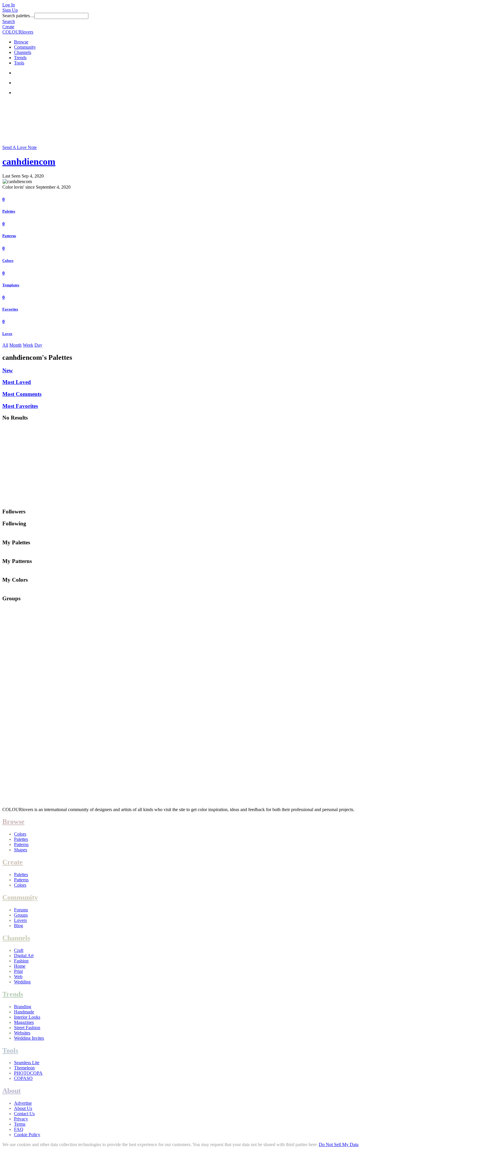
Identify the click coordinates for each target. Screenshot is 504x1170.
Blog (18, 925)
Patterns (9, 236)
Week (28, 345)
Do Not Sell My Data (338, 1144)
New (7, 370)
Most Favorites (20, 406)
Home (19, 966)
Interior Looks (27, 1017)
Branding (22, 1006)
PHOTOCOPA (28, 1073)
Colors (7, 260)
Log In (8, 4)
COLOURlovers (17, 31)
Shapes (20, 849)
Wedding (22, 981)
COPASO (23, 1078)
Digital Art (24, 955)
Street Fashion (27, 1027)
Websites (22, 1032)
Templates (10, 285)
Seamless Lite (26, 1062)
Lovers (20, 920)
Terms (19, 1124)
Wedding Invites (29, 1038)
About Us (23, 1108)
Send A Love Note (19, 147)
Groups (21, 915)
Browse (21, 41)
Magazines (24, 1022)
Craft (18, 950)
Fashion (21, 960)
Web (18, 976)
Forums (21, 909)
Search (8, 21)
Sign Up (10, 10)
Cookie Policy (27, 1134)
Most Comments (21, 394)
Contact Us (24, 1113)
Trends (20, 57)
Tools (19, 62)
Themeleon (24, 1067)
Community (25, 47)
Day (38, 345)
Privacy (21, 1118)
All (5, 345)
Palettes (8, 211)
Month (15, 345)
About (11, 1090)
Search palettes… (18, 15)
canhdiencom (28, 161)
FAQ (18, 1129)
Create (8, 26)
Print (18, 971)
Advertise (23, 1103)
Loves (7, 333)
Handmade (24, 1011)
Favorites (10, 309)
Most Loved (16, 382)
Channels (22, 52)
